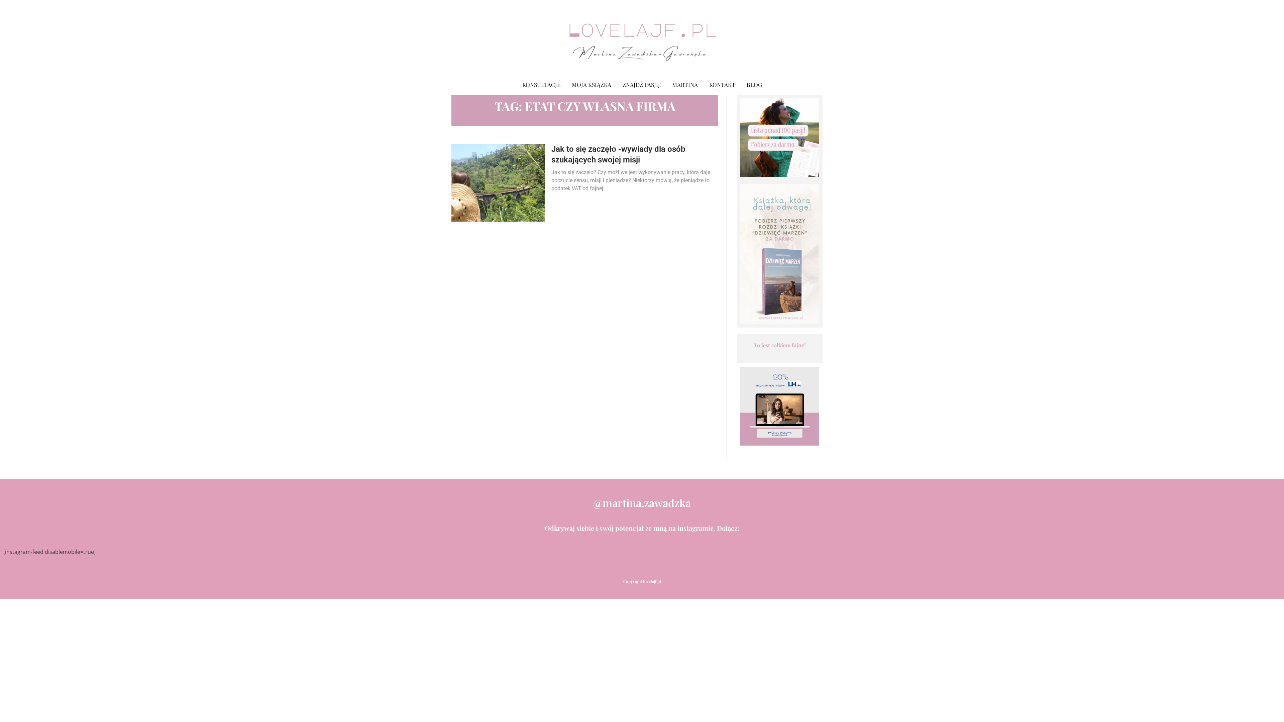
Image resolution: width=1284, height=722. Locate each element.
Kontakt (722, 84)
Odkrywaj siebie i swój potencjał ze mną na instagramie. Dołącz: (642, 527)
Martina (685, 84)
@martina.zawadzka (642, 502)
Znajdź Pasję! (642, 84)
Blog (754, 84)
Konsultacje (541, 84)
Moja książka (591, 84)
